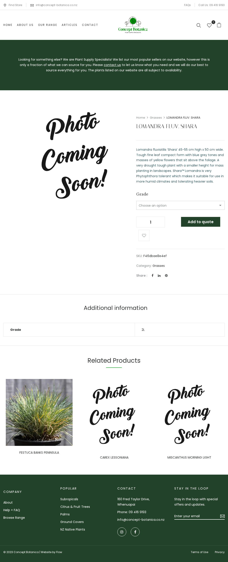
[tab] (115, 308)
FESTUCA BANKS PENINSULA (39, 453)
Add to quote (201, 221)
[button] (221, 25)
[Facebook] (152, 275)
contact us (112, 65)
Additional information (115, 308)
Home (140, 117)
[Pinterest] (166, 275)
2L (143, 329)
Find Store (15, 5)
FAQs (187, 5)
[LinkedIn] (159, 275)
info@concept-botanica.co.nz (56, 5)
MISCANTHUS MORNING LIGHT (189, 457)
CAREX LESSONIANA (114, 457)
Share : (141, 275)
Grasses (156, 117)
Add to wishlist (144, 235)
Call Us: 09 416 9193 (211, 5)
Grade (142, 194)
